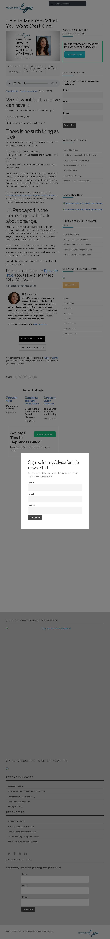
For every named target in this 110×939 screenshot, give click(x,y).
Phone (32, 505)
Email (31, 494)
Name (31, 482)
